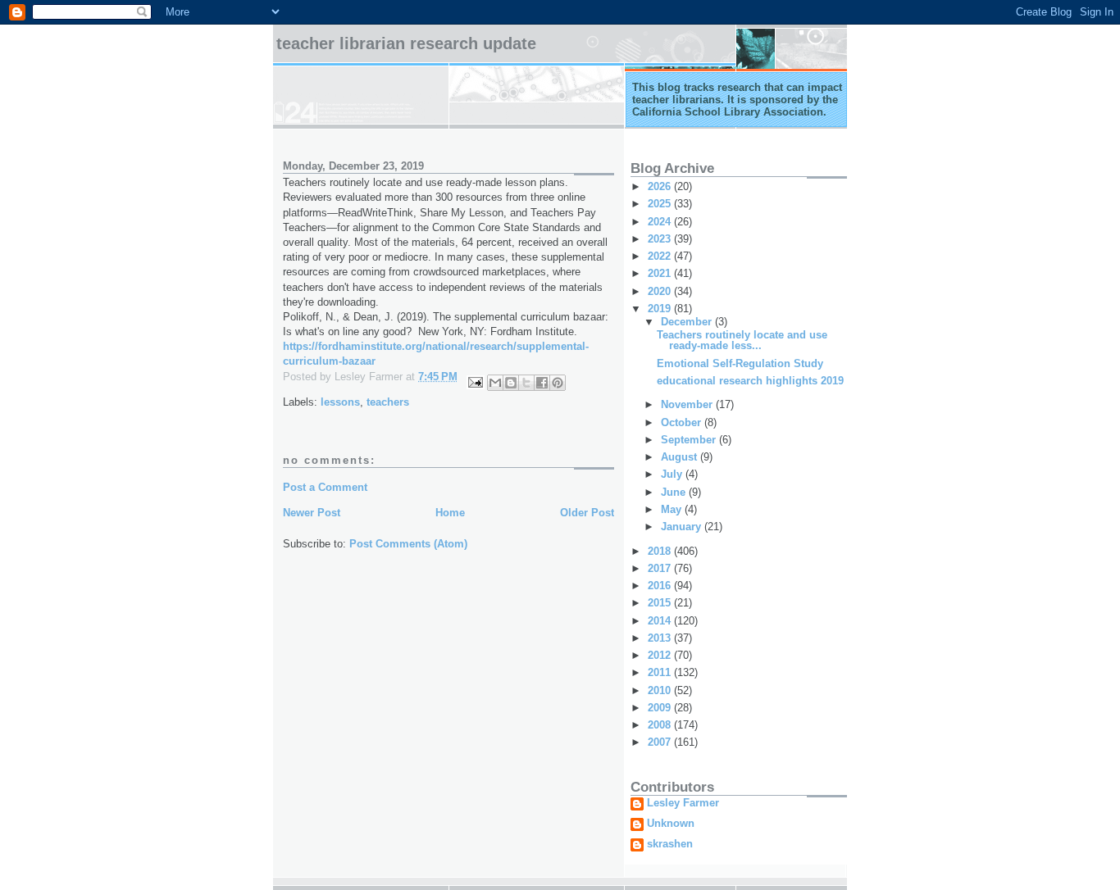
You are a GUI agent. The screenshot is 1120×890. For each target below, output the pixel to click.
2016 (661, 585)
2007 (661, 742)
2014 (661, 621)
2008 (661, 725)
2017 (661, 568)
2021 (661, 273)
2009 (661, 708)
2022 (661, 256)
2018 (661, 551)
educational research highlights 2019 (750, 381)
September (690, 440)
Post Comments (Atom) (408, 544)
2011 (661, 672)
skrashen (670, 844)
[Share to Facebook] (542, 383)
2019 (661, 308)
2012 (661, 655)
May (673, 509)
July (673, 474)
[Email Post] (474, 381)
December (688, 322)
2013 (661, 638)
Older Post (587, 512)
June (675, 492)
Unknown (670, 823)
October (682, 422)
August (680, 457)
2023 (661, 239)
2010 (661, 690)
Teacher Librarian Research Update (406, 43)
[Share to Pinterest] (557, 383)
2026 (661, 186)
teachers (388, 402)
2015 (661, 603)
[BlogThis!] (511, 383)
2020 (661, 291)
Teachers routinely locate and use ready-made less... (742, 340)
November (688, 404)
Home (450, 512)
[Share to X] (526, 383)
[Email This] (495, 383)
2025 (661, 204)
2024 (661, 222)
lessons (340, 402)
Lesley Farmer (683, 803)
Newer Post (311, 512)
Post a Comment (325, 487)
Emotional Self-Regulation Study (740, 363)
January (682, 526)
